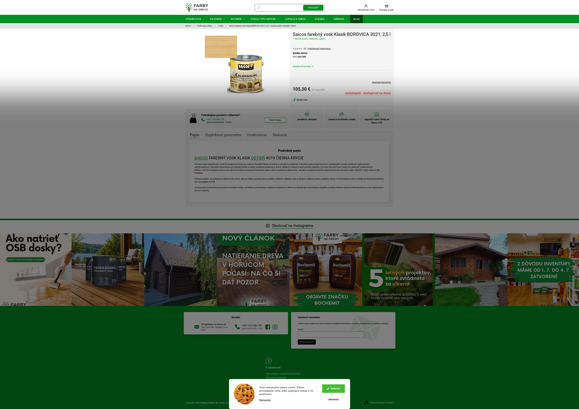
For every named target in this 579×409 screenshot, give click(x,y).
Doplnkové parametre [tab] (223, 135)
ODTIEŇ (258, 158)
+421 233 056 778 (251, 325)
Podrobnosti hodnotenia (319, 48)
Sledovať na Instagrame (292, 225)
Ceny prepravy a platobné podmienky (283, 374)
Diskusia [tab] (280, 135)
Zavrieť (313, 99)
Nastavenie (265, 400)
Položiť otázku (275, 120)
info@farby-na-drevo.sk (213, 324)
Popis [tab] (194, 135)
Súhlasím (335, 388)
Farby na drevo (267, 327)
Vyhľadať (313, 8)
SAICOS (201, 158)
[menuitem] (194, 19)
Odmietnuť (333, 399)
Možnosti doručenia (381, 82)
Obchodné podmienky (276, 377)
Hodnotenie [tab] (257, 135)
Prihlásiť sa (306, 342)
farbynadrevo (275, 327)
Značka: (300, 53)
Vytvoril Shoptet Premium (382, 402)
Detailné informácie (302, 66)
